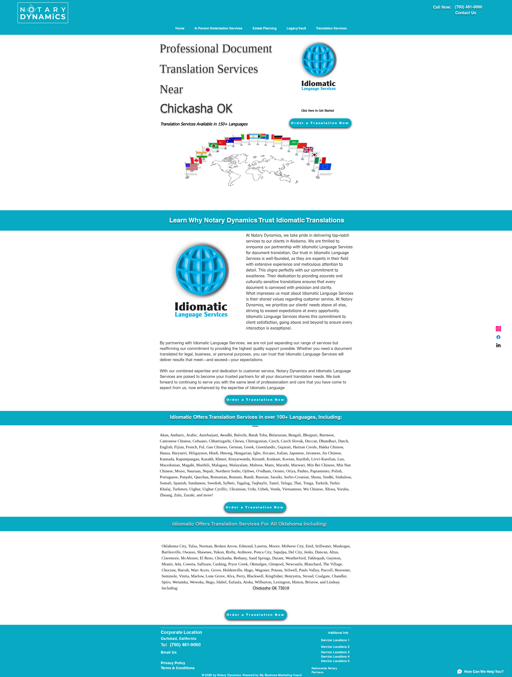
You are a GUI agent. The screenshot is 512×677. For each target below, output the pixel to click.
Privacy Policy (173, 663)
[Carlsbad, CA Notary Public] (498, 337)
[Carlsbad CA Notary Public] (498, 328)
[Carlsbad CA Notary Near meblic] (498, 345)
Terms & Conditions (178, 668)
